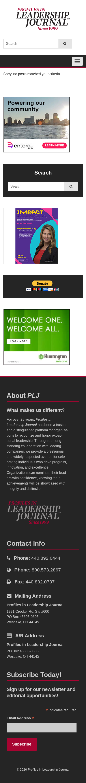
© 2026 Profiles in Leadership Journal (43, 769)
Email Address (20, 719)
